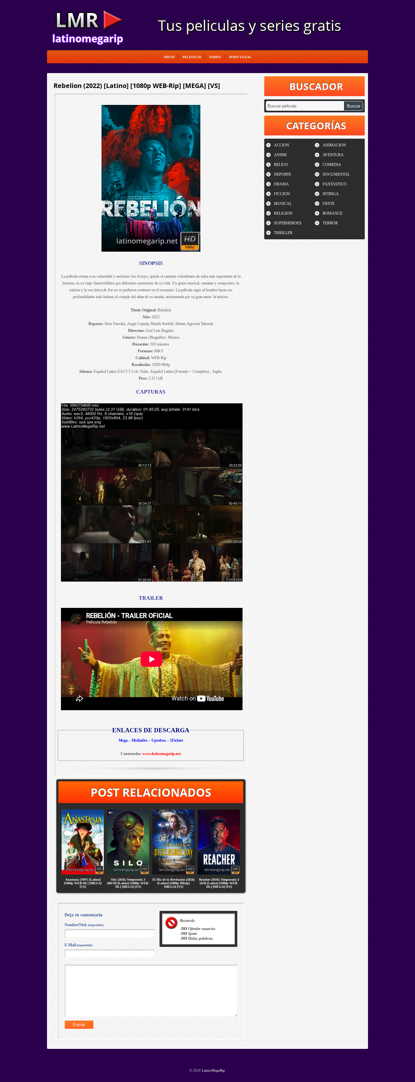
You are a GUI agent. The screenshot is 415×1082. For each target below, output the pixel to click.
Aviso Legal (240, 57)
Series (215, 57)
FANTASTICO (335, 184)
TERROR (330, 223)
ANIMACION (334, 145)
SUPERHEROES (288, 223)
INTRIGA (331, 194)
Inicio (169, 57)
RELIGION (283, 213)
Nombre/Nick (84, 925)
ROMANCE (332, 213)
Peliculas (192, 57)
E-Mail (78, 945)
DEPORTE (282, 174)
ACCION (281, 145)
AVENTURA (333, 155)
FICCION (282, 194)
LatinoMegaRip (87, 24)
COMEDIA (332, 164)
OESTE (329, 203)
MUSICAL (283, 203)
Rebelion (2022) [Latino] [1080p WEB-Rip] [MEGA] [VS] (136, 85)
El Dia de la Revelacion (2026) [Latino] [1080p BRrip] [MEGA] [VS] (173, 883)
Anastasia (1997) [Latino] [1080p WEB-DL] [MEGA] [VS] (82, 883)
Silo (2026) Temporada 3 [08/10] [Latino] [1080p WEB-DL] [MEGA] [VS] (128, 883)
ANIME (280, 155)
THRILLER (283, 233)
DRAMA (281, 184)
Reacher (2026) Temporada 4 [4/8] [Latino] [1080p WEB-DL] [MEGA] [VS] (219, 883)
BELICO (281, 164)
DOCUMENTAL (336, 174)
